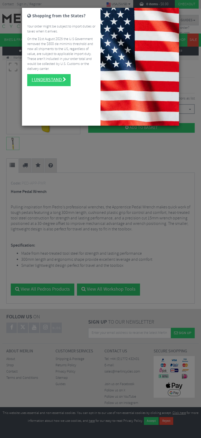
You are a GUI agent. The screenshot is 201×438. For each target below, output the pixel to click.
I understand (47, 80)
